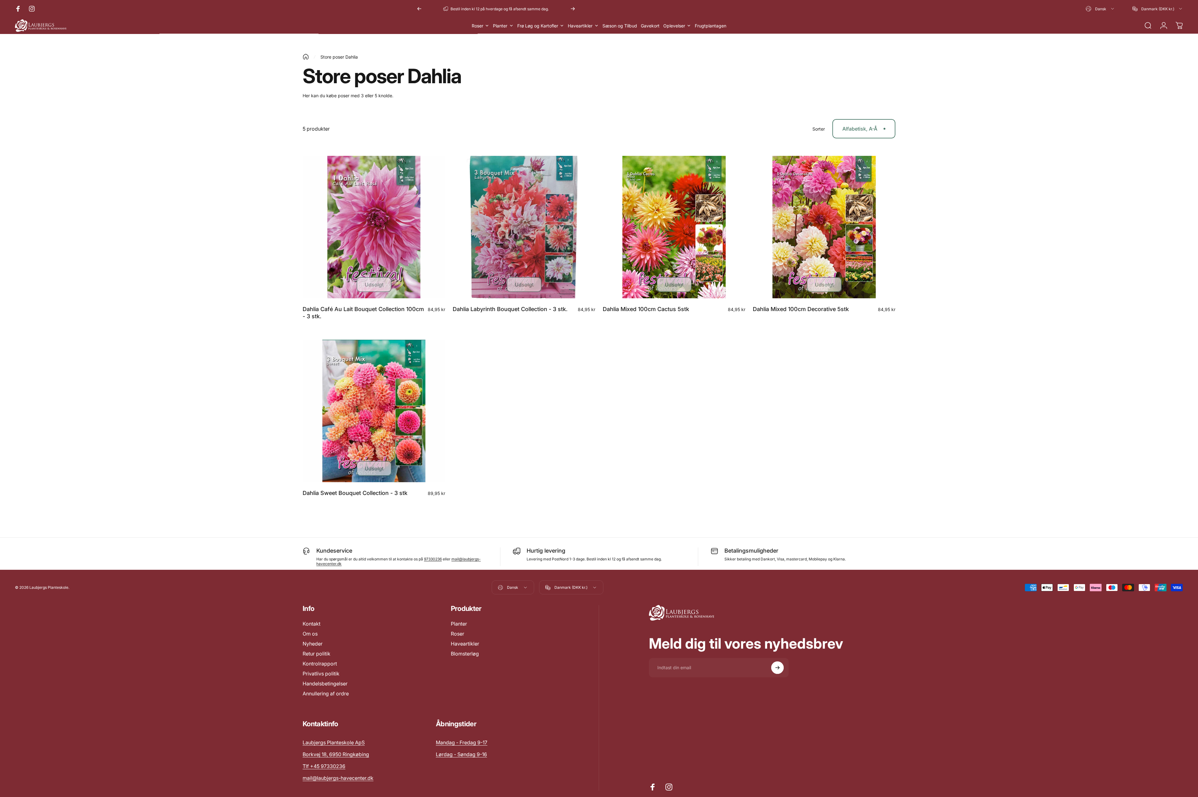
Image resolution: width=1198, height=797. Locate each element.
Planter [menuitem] (500, 25)
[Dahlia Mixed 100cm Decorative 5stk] (824, 227)
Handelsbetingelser (325, 683)
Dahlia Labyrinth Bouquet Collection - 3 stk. (510, 309)
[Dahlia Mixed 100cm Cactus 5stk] (674, 227)
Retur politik (316, 654)
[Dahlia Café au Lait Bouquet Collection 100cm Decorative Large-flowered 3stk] (374, 227)
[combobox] (1100, 8)
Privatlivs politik (321, 673)
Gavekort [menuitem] (650, 25)
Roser (457, 634)
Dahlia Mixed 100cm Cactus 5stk (646, 309)
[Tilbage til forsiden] (306, 57)
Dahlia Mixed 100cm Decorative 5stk (801, 309)
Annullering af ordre (326, 693)
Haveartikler (465, 644)
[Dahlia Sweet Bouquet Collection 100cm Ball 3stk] (374, 411)
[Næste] (573, 8)
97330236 (433, 559)
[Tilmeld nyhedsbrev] (777, 667)
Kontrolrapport (320, 663)
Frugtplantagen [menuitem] (710, 25)
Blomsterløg (465, 654)
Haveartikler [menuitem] (580, 25)
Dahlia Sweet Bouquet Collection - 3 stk (355, 493)
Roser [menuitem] (477, 25)
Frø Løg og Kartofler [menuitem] (537, 25)
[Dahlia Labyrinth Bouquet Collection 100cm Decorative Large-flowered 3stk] (524, 227)
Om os (310, 634)
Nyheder (313, 644)
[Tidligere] (419, 8)
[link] (461, 742)
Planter (459, 624)
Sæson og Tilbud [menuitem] (619, 25)
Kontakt (311, 624)
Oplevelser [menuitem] (674, 25)
